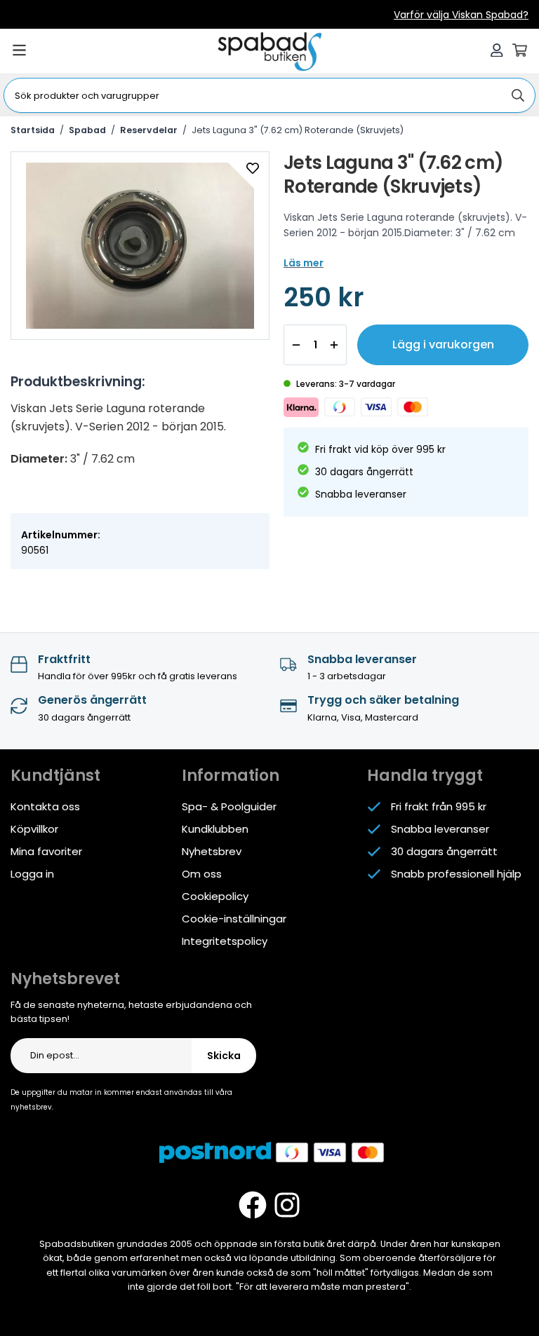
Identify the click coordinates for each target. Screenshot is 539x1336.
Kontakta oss (45, 806)
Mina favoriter (46, 851)
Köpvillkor (34, 829)
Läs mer (304, 263)
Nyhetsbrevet (65, 979)
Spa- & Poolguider (229, 806)
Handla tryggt (425, 775)
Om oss (202, 873)
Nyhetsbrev (211, 851)
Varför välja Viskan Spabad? (461, 15)
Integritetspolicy (224, 941)
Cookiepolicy (215, 896)
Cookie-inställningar (234, 918)
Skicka (224, 1056)
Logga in (32, 873)
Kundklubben (215, 829)
